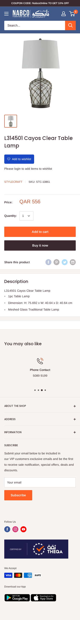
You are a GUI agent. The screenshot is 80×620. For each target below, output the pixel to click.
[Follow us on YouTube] (23, 529)
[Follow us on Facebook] (7, 529)
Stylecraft (13, 181)
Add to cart (40, 231)
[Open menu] (6, 13)
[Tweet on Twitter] (65, 262)
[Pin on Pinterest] (57, 262)
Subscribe (18, 495)
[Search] (70, 25)
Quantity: (10, 215)
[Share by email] (73, 262)
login (17, 168)
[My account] (63, 13)
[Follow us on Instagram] (15, 529)
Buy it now (40, 245)
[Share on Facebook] (48, 262)
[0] (72, 13)
